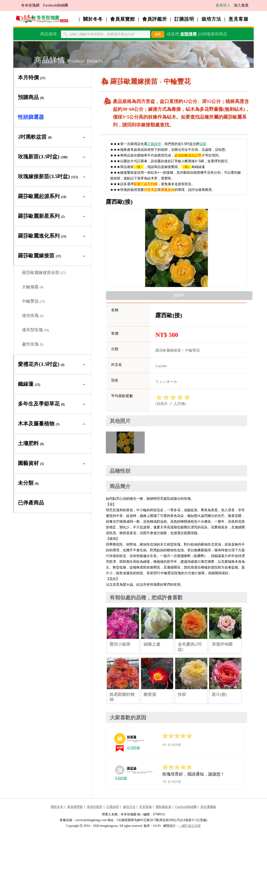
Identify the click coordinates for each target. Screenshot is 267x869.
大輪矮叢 (32, 287)
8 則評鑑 (121, 778)
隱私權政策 (163, 807)
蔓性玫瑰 (32, 344)
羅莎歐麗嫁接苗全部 (44, 272)
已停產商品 (31, 502)
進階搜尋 (188, 34)
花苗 (202, 144)
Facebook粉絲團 (55, 5)
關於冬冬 (93, 19)
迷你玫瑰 (32, 315)
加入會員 (241, 5)
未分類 (28, 483)
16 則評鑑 (133, 747)
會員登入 (223, 5)
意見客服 (238, 19)
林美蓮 (131, 737)
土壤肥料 (31, 443)
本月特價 (31, 77)
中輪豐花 (33, 301)
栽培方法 (211, 19)
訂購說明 (184, 19)
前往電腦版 (208, 807)
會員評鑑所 (154, 19)
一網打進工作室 (190, 826)
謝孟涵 (131, 768)
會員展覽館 (122, 19)
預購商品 (31, 97)
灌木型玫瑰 (35, 330)
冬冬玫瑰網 (30, 5)
